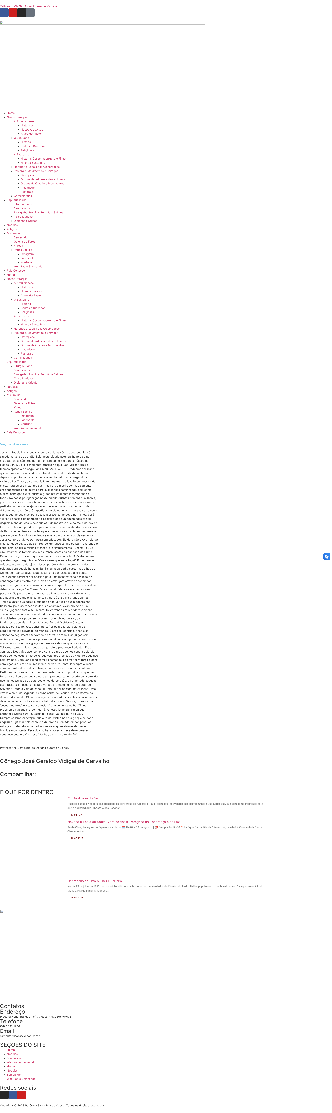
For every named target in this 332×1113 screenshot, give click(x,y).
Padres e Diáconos (33, 146)
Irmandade (28, 187)
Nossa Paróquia (17, 117)
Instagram (27, 254)
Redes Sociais (23, 250)
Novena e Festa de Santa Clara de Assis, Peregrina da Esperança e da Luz (123, 822)
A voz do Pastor (31, 133)
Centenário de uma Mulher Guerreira (94, 881)
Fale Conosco (16, 270)
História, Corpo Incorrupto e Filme (43, 158)
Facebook (27, 258)
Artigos (12, 229)
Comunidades (23, 196)
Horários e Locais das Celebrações (37, 167)
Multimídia (13, 233)
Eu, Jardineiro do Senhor (85, 798)
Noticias (12, 1054)
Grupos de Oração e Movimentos (42, 183)
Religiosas (27, 150)
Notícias (12, 225)
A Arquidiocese (24, 121)
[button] (1, 779)
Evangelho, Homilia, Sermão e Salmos (38, 212)
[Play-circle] (30, 12)
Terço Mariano (23, 216)
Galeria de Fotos (24, 241)
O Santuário (21, 137)
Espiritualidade (16, 200)
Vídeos (18, 245)
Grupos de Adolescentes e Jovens (43, 179)
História (26, 142)
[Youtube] (21, 1095)
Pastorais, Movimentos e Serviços (36, 171)
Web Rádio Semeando (28, 266)
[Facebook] (13, 1095)
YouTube (26, 262)
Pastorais (27, 191)
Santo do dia (22, 208)
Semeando (21, 237)
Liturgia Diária (23, 204)
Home (11, 113)
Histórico (27, 125)
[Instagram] (4, 1095)
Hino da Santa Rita (33, 162)
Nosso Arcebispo (32, 129)
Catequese (28, 175)
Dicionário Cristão (26, 220)
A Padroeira (21, 154)
